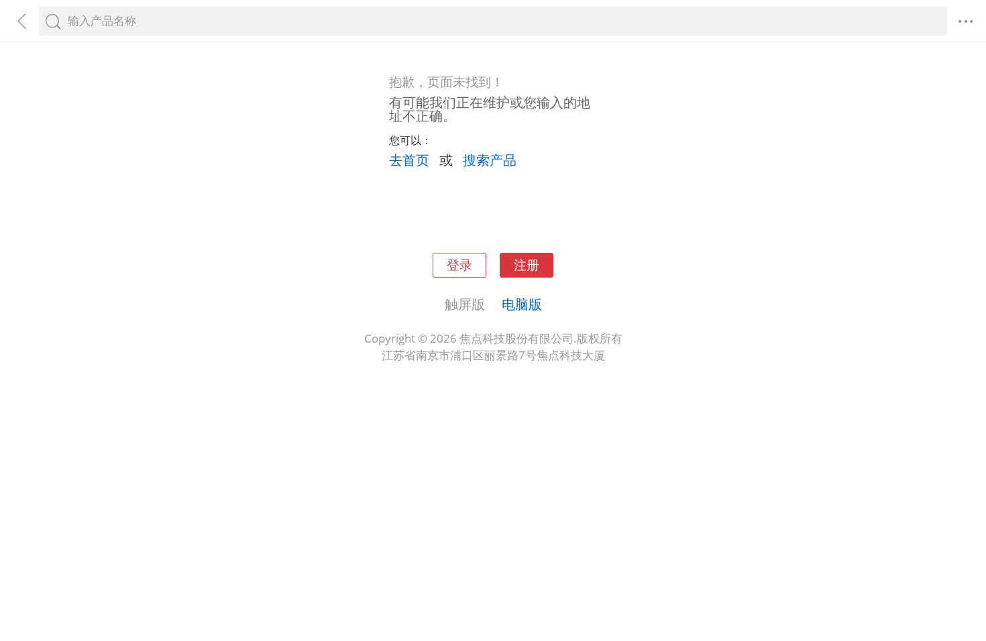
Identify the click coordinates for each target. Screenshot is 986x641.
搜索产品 (489, 159)
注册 (526, 264)
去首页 (409, 159)
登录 (459, 264)
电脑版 (522, 303)
